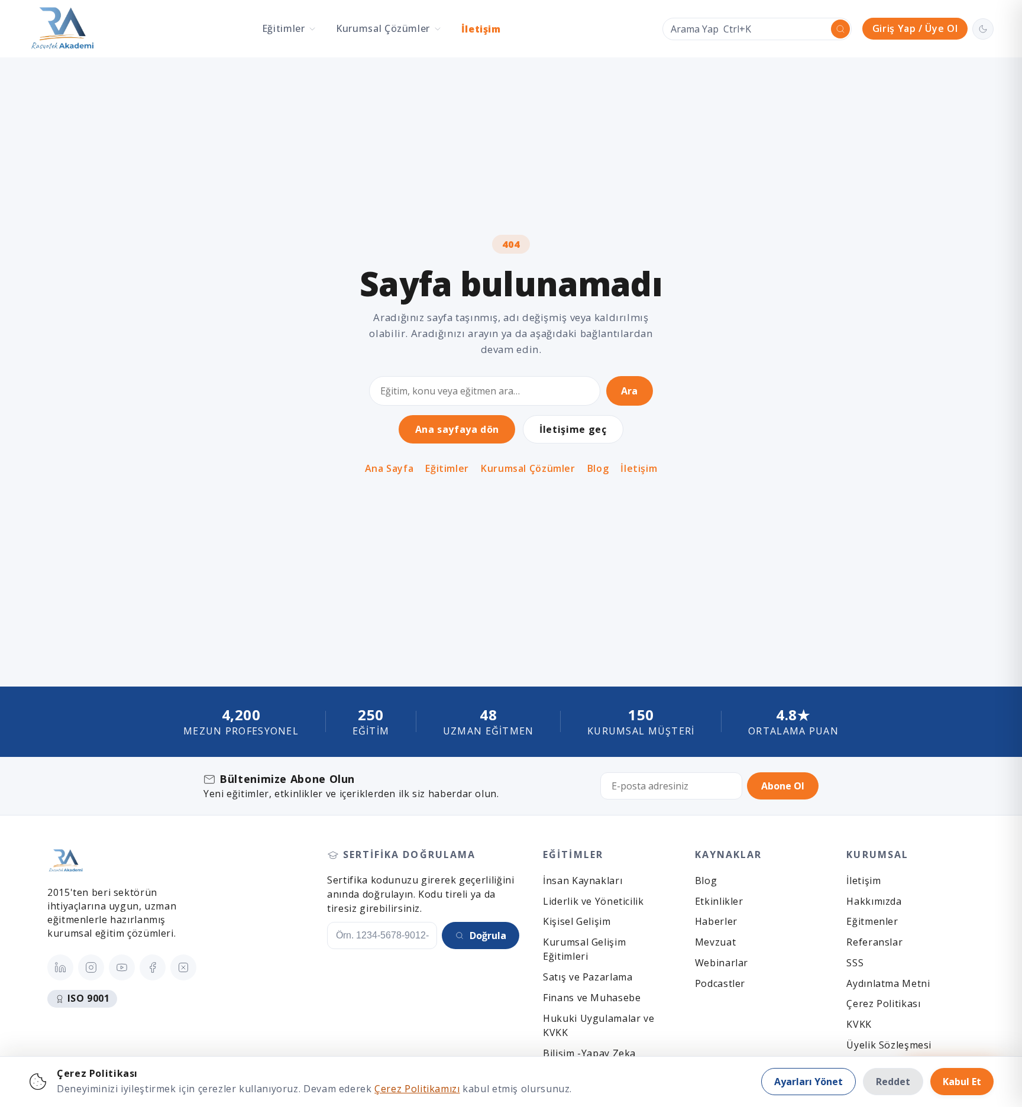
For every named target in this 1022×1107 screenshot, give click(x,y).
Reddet (893, 1081)
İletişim (481, 28)
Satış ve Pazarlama (587, 976)
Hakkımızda (873, 901)
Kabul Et (962, 1081)
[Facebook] (153, 967)
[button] (289, 29)
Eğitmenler (872, 921)
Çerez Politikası (883, 1003)
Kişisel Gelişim (576, 921)
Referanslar (874, 942)
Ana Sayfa (389, 468)
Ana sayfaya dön (457, 429)
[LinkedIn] (60, 967)
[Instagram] (91, 967)
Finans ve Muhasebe (592, 997)
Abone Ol (782, 785)
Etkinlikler (719, 901)
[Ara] (840, 29)
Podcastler (720, 983)
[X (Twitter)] (183, 967)
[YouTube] (122, 967)
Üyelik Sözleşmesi (889, 1044)
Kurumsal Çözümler (528, 468)
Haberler (716, 921)
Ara (629, 390)
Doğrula (488, 935)
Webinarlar (721, 962)
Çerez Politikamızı (417, 1088)
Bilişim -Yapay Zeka (589, 1053)
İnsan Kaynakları (582, 880)
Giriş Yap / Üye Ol (915, 28)
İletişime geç (572, 429)
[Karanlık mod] (983, 29)
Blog (598, 468)
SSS (854, 962)
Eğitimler (447, 468)
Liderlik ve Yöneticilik (593, 901)
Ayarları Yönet (808, 1081)
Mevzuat (715, 942)
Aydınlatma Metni (888, 983)
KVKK (859, 1024)
